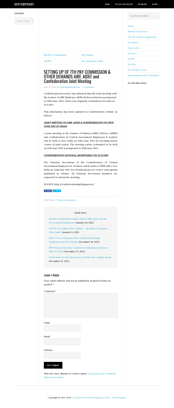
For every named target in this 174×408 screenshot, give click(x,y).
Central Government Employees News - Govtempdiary (99, 397)
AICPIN (48, 61)
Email (47, 336)
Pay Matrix (87, 54)
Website (48, 350)
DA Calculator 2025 (92, 61)
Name (47, 322)
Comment (50, 291)
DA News (132, 53)
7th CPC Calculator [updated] (142, 37)
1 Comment (88, 87)
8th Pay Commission (55, 54)
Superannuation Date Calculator (143, 75)
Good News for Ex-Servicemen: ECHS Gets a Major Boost (80, 257)
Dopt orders (134, 48)
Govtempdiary (24, 4)
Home (131, 26)
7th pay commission (66, 200)
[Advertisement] (80, 30)
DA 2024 (132, 64)
